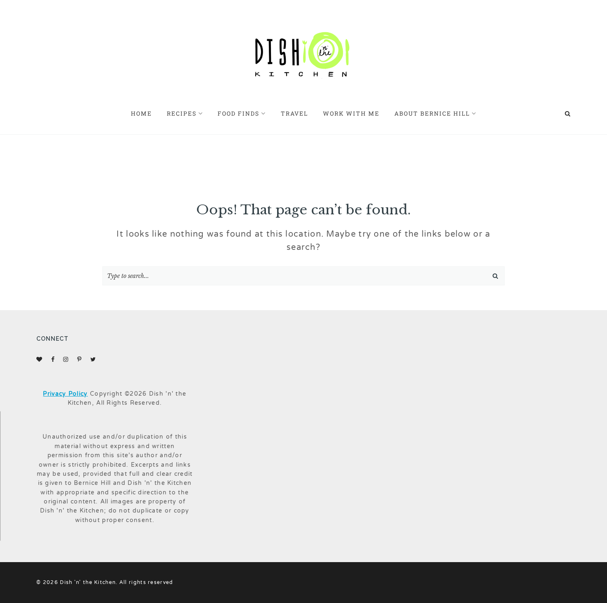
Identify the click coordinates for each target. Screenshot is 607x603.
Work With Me (351, 113)
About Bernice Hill (432, 113)
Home (141, 113)
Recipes (182, 113)
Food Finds (238, 113)
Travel (294, 113)
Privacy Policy (65, 393)
